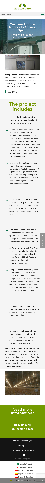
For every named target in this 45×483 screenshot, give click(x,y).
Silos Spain (22, 445)
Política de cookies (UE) (22, 441)
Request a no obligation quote (23, 427)
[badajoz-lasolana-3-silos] (22, 395)
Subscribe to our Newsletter (22, 450)
